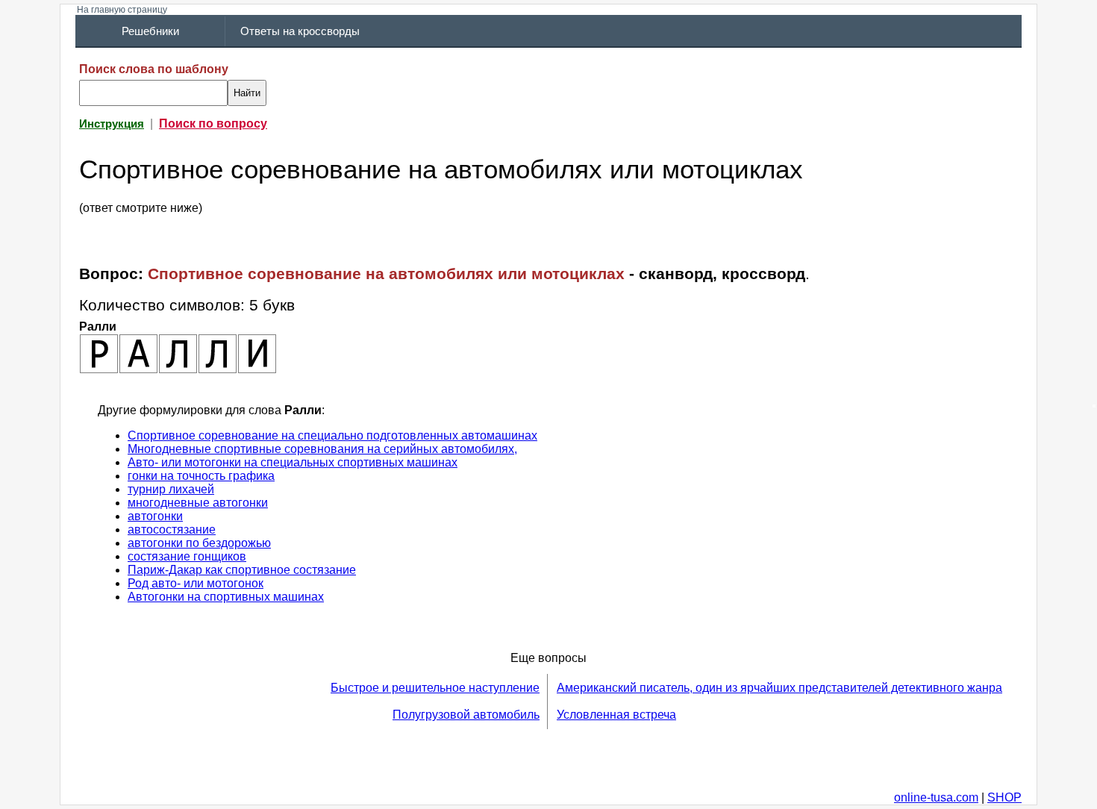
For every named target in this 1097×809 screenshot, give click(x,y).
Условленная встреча (616, 714)
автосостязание (172, 529)
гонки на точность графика (201, 475)
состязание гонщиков (187, 556)
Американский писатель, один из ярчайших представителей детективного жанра (779, 687)
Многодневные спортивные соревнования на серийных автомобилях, (322, 449)
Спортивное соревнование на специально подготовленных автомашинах (332, 435)
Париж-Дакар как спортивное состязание (242, 569)
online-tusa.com (936, 797)
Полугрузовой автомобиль (466, 714)
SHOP (1004, 797)
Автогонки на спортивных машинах (226, 596)
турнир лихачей (171, 489)
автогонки (155, 516)
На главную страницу (122, 9)
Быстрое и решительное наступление (435, 687)
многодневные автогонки (198, 502)
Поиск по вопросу (213, 123)
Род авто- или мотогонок (195, 583)
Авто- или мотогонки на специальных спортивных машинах (292, 462)
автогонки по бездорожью (199, 543)
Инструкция (111, 124)
